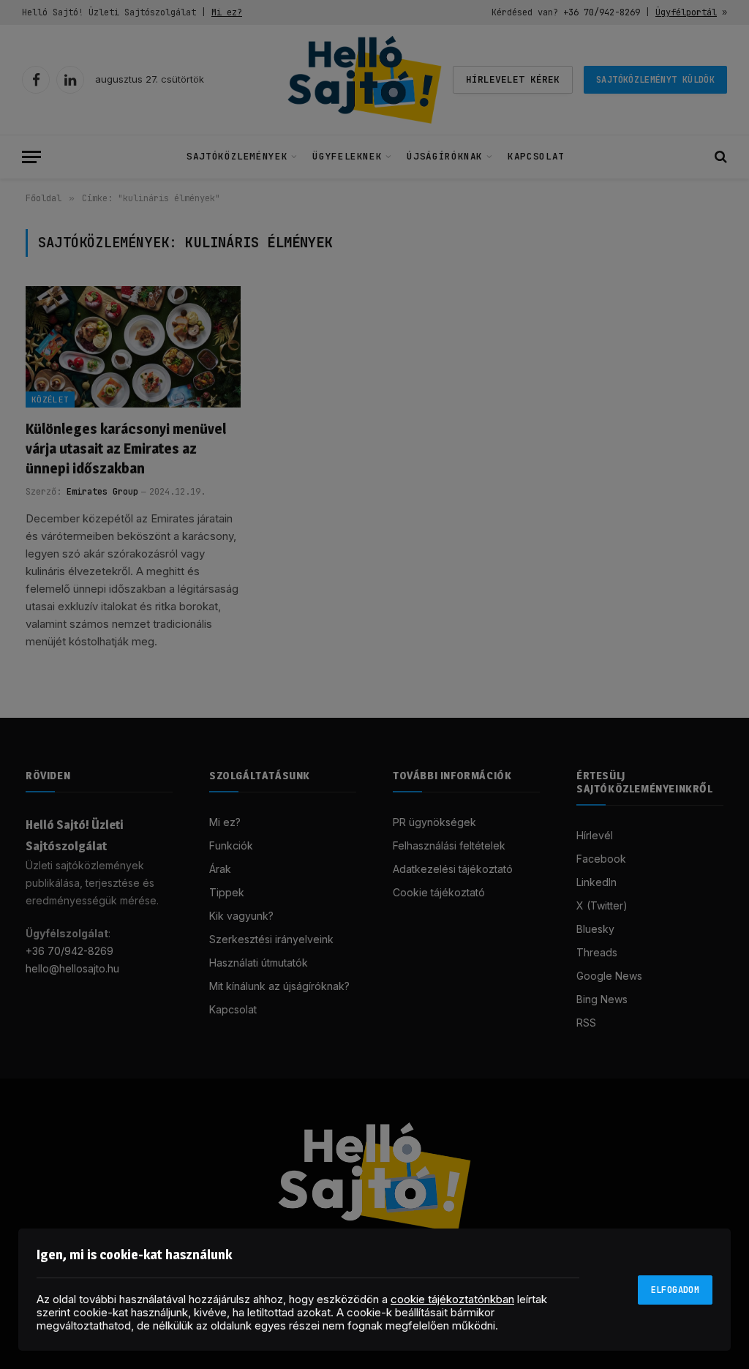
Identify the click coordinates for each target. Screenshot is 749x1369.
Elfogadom (675, 1290)
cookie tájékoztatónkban (452, 1299)
